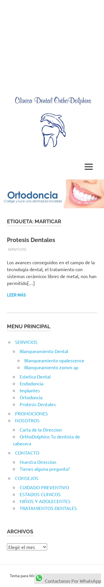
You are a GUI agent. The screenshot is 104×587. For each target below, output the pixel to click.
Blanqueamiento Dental (44, 351)
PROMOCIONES (31, 413)
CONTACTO (27, 452)
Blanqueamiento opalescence (54, 360)
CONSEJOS (26, 478)
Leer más (16, 295)
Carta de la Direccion (41, 429)
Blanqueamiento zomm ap (51, 367)
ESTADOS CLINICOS (40, 494)
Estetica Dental (35, 376)
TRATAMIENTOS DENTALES (48, 508)
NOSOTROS (27, 420)
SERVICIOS (17, 249)
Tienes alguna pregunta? (45, 469)
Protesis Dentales (31, 240)
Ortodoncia (31, 397)
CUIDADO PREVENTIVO (44, 487)
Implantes (30, 390)
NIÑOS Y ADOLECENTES (45, 501)
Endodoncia (31, 383)
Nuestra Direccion (38, 462)
